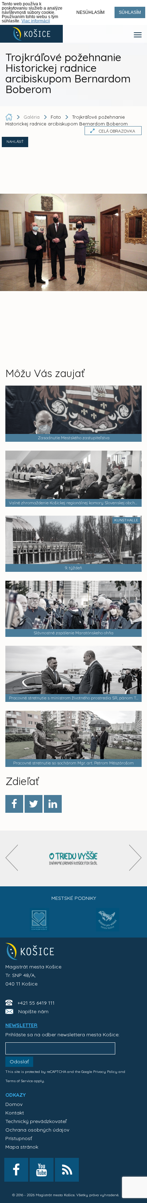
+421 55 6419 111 (36, 1003)
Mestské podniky (73, 898)
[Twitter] (33, 804)
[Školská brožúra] (73, 858)
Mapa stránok (21, 1147)
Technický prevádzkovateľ (35, 1121)
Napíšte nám (33, 1011)
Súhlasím (130, 12)
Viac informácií (35, 20)
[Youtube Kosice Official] (42, 1170)
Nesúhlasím (90, 12)
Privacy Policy (105, 1071)
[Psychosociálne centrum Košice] (39, 924)
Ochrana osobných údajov (37, 1130)
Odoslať (19, 1061)
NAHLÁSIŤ (15, 141)
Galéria (32, 117)
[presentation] (11, 857)
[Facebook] (14, 804)
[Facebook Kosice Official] (16, 1170)
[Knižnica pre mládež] (107, 924)
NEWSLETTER (21, 1025)
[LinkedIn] (53, 804)
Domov (13, 1104)
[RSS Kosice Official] (67, 1170)
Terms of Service (19, 1081)
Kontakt (14, 1113)
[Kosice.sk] (31, 34)
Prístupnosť (18, 1138)
